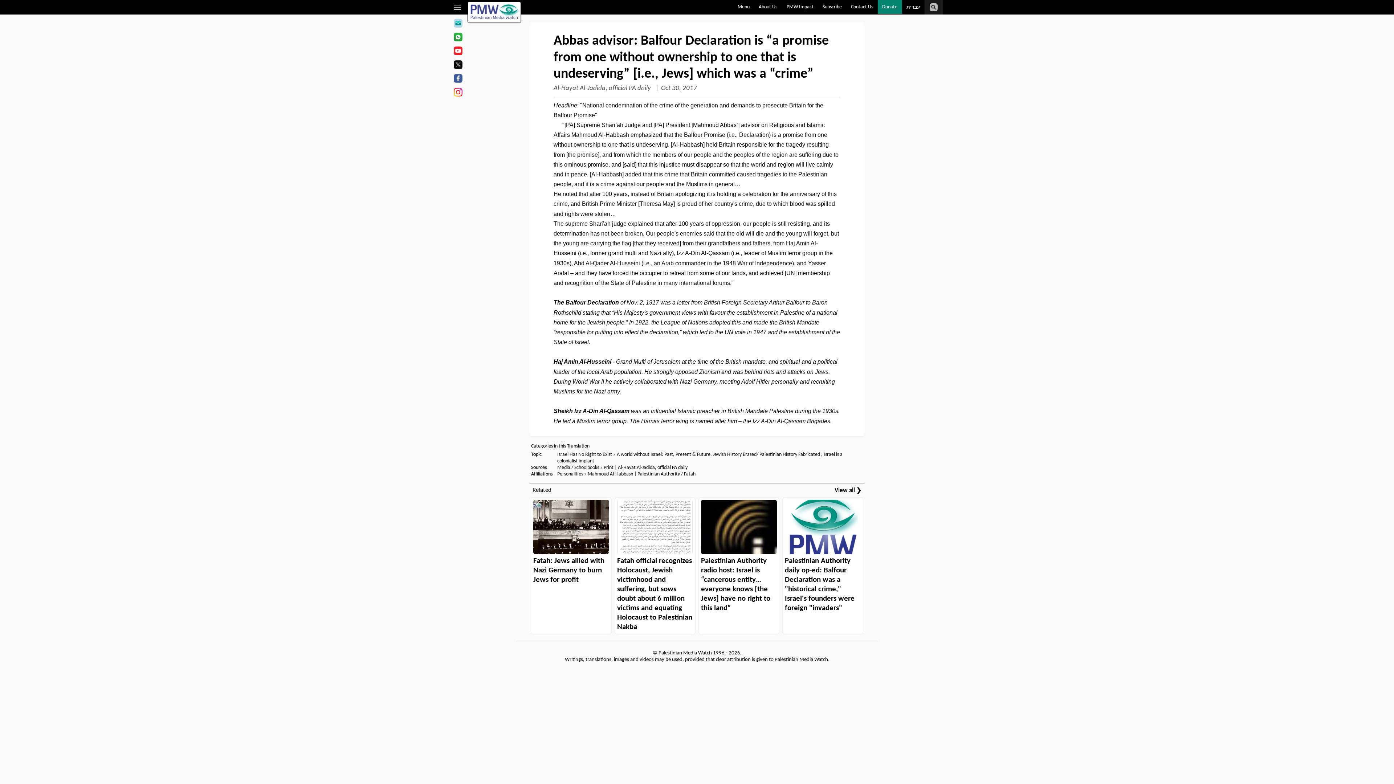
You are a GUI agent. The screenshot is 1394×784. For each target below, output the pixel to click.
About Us (768, 7)
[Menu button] (457, 7)
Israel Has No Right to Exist (584, 454)
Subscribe (832, 7)
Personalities (570, 474)
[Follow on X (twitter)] (458, 66)
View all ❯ (848, 490)
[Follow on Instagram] (458, 93)
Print (609, 467)
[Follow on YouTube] (458, 52)
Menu (744, 7)
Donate (889, 7)
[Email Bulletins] (458, 24)
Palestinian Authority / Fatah (666, 474)
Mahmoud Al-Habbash (610, 474)
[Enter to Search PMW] (934, 7)
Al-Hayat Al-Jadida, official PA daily (603, 88)
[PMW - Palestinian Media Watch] (494, 12)
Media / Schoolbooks (578, 467)
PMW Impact (800, 7)
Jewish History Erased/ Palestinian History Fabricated (767, 454)
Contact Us (862, 7)
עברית (913, 7)
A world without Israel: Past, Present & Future (663, 454)
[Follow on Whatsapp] (458, 38)
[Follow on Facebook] (458, 79)
